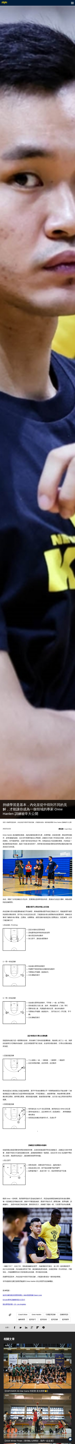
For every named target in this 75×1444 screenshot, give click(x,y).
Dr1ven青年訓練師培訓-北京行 (14, 1300)
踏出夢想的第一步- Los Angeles (14, 1304)
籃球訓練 (54, 1319)
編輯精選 (21, 1319)
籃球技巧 (32, 1319)
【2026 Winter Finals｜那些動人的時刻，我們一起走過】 (29, 1441)
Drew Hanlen (36, 1314)
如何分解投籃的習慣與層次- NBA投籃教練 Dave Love (22, 1295)
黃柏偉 (61, 829)
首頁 (4, 822)
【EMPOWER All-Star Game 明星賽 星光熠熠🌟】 (26, 1391)
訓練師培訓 (64, 1314)
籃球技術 (43, 1319)
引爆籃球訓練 (51, 1314)
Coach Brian (68, 829)
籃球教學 (65, 1319)
